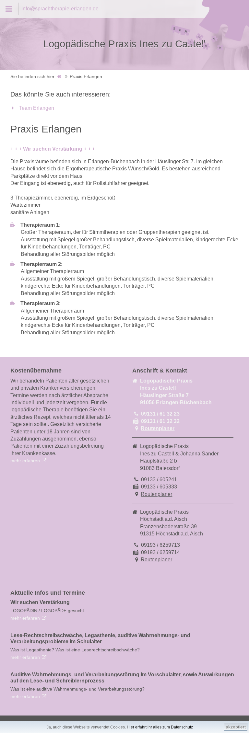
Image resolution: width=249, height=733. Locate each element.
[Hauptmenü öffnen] (9, 9)
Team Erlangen (36, 108)
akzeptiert (236, 726)
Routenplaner (157, 428)
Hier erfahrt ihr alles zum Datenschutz (160, 727)
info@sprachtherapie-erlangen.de (60, 8)
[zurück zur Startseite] (60, 76)
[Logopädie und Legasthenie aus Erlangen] (209, 50)
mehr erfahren (25, 460)
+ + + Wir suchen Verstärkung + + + (52, 149)
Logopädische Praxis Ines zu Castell (124, 44)
